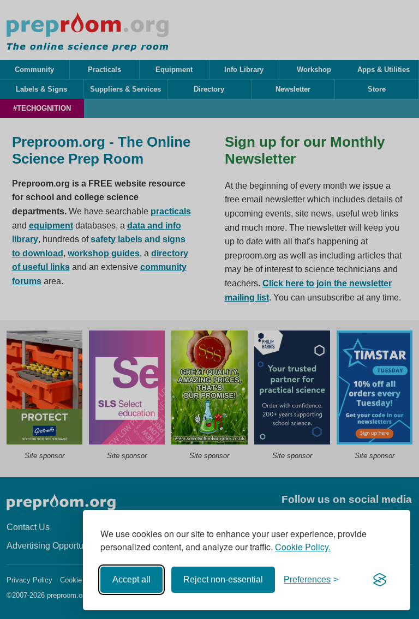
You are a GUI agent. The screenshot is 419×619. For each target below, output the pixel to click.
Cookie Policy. (303, 546)
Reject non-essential (223, 579)
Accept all (131, 579)
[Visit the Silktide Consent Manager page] (380, 580)
